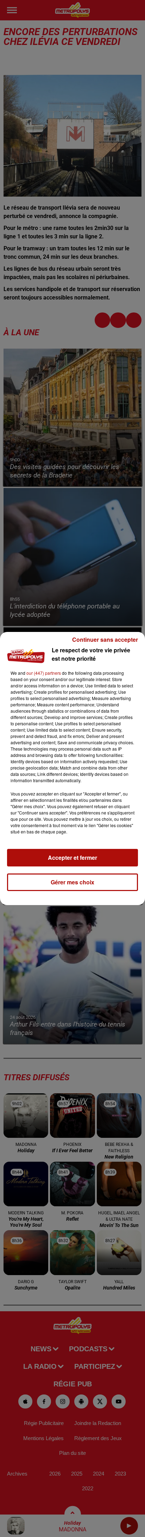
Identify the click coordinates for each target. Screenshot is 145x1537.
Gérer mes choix (72, 882)
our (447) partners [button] (43, 673)
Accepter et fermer (72, 857)
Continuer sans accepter (105, 639)
